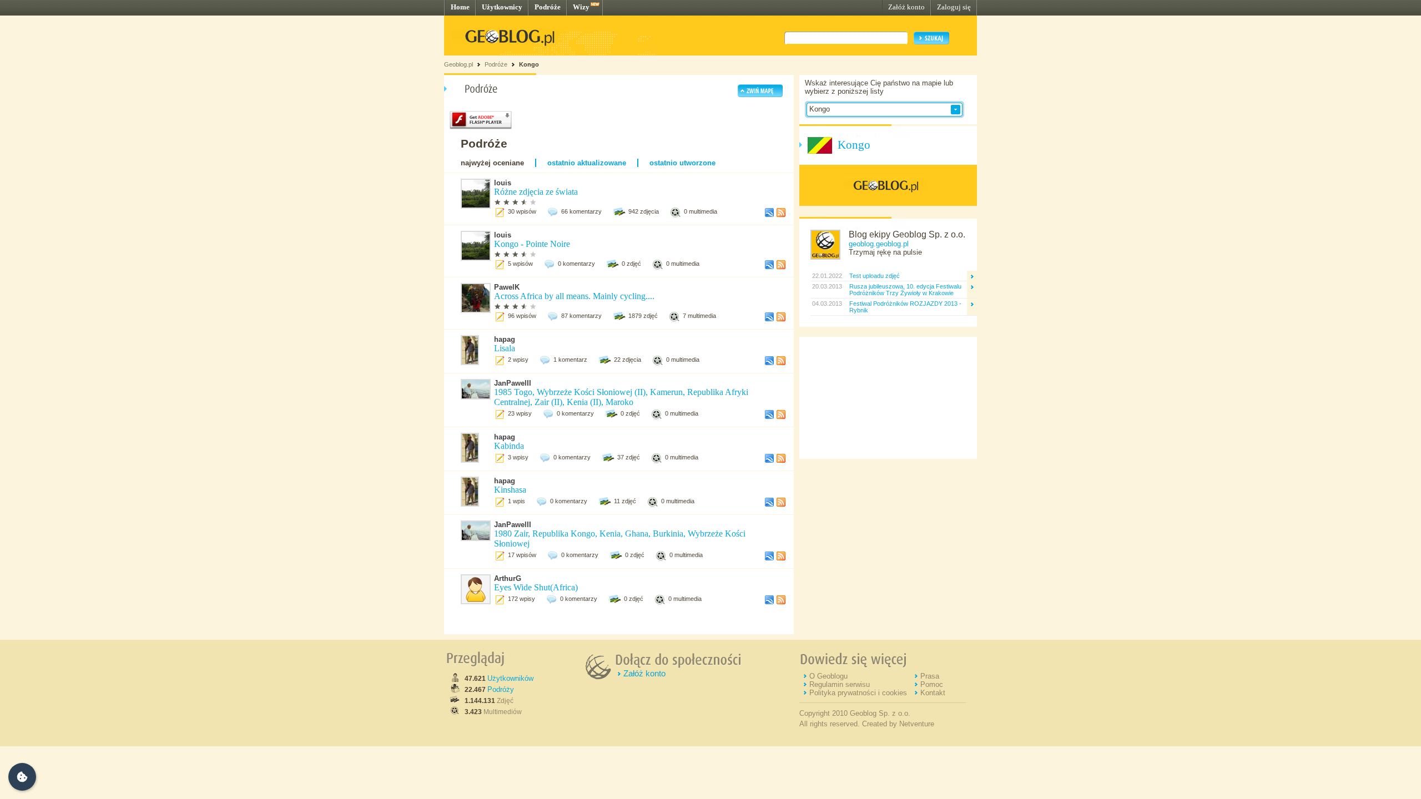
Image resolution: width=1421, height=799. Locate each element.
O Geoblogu (828, 676)
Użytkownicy (502, 7)
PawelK (507, 287)
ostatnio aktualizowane (586, 163)
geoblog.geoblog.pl (879, 244)
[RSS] (781, 214)
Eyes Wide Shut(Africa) (536, 587)
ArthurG (507, 578)
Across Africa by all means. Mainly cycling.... (574, 296)
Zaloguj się (954, 7)
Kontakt (932, 693)
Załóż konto (906, 7)
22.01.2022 (826, 275)
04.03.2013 (826, 303)
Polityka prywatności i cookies (858, 693)
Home (460, 7)
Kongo (529, 64)
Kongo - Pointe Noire (532, 244)
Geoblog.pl (458, 64)
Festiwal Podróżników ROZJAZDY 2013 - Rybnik (905, 306)
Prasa (929, 676)
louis (502, 183)
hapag (504, 339)
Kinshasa (510, 489)
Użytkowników (510, 678)
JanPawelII (512, 383)
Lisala (504, 348)
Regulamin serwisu (839, 684)
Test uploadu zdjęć (874, 275)
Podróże (548, 7)
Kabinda (509, 446)
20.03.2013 (826, 286)
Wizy (581, 7)
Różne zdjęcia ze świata (536, 191)
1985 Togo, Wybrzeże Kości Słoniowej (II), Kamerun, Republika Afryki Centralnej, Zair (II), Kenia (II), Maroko (621, 397)
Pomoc (931, 684)
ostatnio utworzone (682, 163)
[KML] (769, 214)
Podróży (500, 689)
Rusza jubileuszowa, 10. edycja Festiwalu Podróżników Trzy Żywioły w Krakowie (905, 289)
